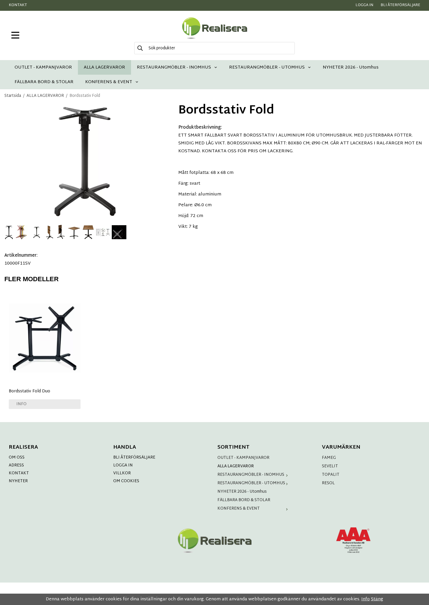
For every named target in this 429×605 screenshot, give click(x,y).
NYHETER (18, 481)
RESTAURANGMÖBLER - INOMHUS (174, 67)
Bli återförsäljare (400, 5)
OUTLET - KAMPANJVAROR (43, 67)
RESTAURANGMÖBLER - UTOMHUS (267, 67)
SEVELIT (330, 466)
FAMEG (329, 457)
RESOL (328, 483)
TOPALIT (330, 474)
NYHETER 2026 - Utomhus (351, 67)
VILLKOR (122, 473)
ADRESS (16, 465)
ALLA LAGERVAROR (104, 67)
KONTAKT (19, 473)
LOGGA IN (123, 465)
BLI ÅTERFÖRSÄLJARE (134, 457)
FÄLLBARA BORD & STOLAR (44, 82)
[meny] (15, 35)
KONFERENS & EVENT (108, 82)
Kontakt (18, 5)
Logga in (364, 5)
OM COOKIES (126, 481)
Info (21, 404)
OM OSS (17, 457)
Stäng (377, 599)
